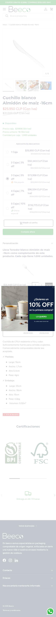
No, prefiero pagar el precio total (41, 321)
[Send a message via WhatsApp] (50, 611)
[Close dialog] (53, 287)
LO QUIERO (41, 317)
